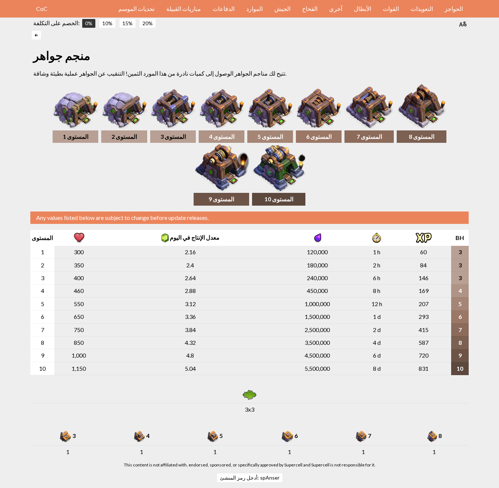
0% (88, 23)
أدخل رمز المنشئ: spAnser (249, 477)
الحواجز (454, 8)
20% (147, 23)
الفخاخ (309, 8)
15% (127, 23)
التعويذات (422, 8)
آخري (335, 8)
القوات (391, 8)
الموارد (254, 8)
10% (107, 23)
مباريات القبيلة (183, 8)
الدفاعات (224, 8)
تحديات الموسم (136, 8)
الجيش (282, 8)
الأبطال (362, 8)
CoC (41, 8)
